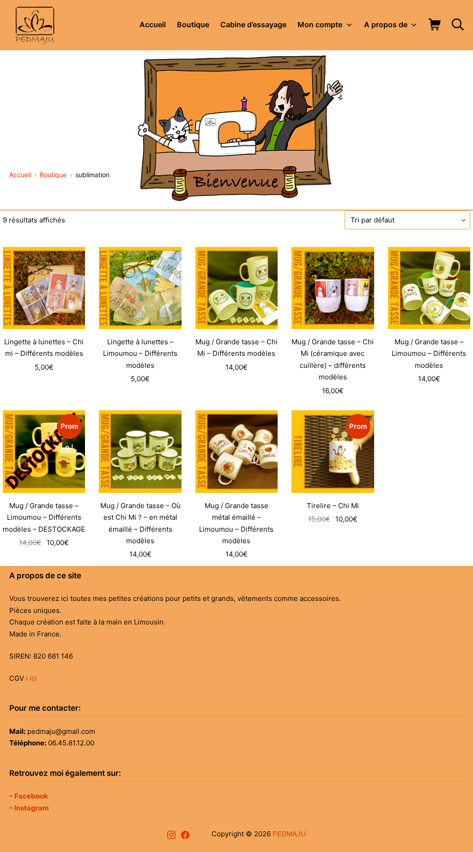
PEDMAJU (289, 833)
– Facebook (28, 796)
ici (33, 678)
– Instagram (29, 808)
